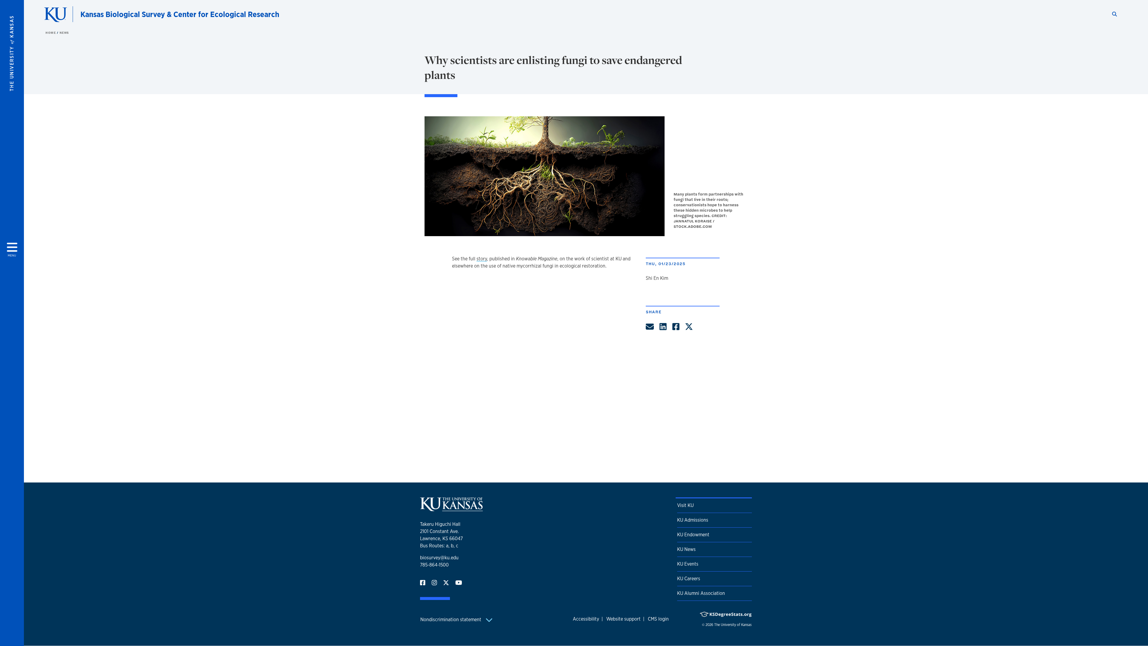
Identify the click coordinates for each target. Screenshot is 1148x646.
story (482, 259)
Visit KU (685, 505)
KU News (686, 549)
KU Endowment (693, 535)
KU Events (687, 564)
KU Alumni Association (701, 593)
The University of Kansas (733, 624)
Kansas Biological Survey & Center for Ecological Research (179, 14)
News (64, 32)
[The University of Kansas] (451, 509)
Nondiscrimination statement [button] (451, 619)
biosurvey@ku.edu (439, 558)
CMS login (658, 619)
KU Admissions (692, 520)
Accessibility (586, 619)
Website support (623, 619)
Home (51, 32)
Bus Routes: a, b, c (439, 546)
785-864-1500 (434, 565)
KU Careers (688, 578)
